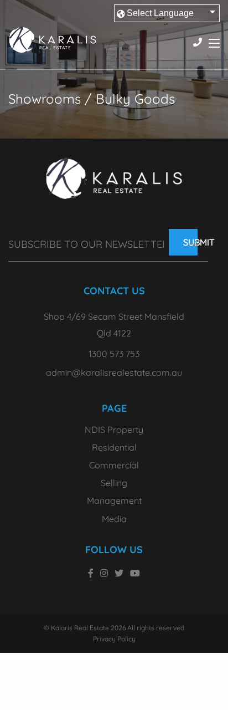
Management (114, 500)
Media (114, 518)
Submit (190, 242)
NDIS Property (114, 430)
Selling (114, 482)
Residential (114, 447)
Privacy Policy (114, 639)
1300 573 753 (114, 353)
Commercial (114, 465)
